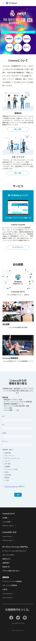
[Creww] (11, 3)
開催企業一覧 (6, 567)
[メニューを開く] (3, 3)
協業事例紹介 (6, 563)
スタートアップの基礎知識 (9, 585)
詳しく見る (18, 129)
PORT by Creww (7, 540)
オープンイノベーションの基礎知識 (12, 581)
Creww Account (7, 593)
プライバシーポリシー (8, 526)
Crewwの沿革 (6, 522)
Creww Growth (7, 536)
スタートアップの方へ (8, 555)
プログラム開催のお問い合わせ (10, 571)
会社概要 (4, 518)
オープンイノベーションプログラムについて (14, 551)
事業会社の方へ (6, 559)
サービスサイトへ (18, 247)
